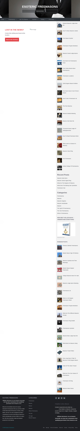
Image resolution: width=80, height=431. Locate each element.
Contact (65, 427)
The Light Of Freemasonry (63, 208)
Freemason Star (61, 188)
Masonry (30, 408)
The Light (30, 416)
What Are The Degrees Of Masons (65, 183)
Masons (59, 206)
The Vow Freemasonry (63, 210)
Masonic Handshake (62, 203)
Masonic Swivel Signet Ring (64, 180)
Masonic (59, 198)
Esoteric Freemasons (40, 6)
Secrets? (34, 19)
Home (2, 19)
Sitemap (47, 427)
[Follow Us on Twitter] (59, 398)
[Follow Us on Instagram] (61, 398)
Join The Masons (23, 19)
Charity (42, 19)
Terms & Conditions (54, 427)
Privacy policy (71, 427)
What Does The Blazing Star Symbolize (67, 185)
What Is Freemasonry (62, 213)
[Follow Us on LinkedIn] (64, 398)
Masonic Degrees (61, 201)
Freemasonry (11, 19)
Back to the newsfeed (12, 39)
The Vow (30, 413)
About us (61, 427)
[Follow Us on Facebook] (56, 398)
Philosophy (51, 19)
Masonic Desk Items (62, 178)
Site (44, 427)
